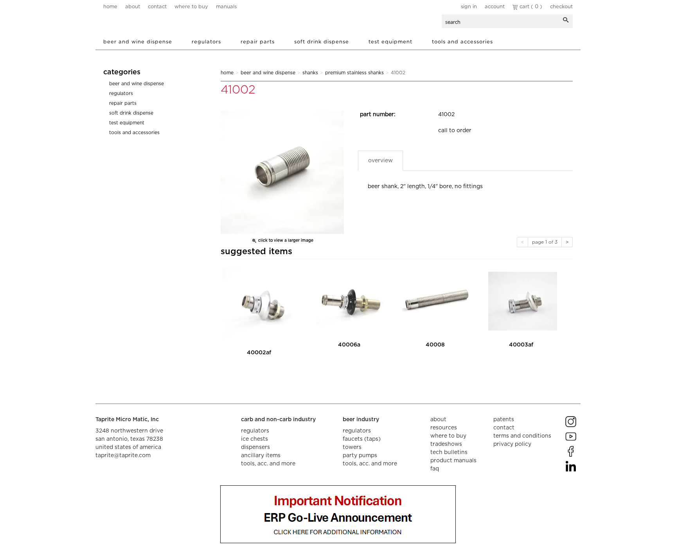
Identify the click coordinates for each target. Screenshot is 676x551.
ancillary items (260, 455)
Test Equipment (390, 42)
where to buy (191, 6)
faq (434, 469)
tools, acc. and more (268, 464)
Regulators (206, 42)
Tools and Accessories (462, 42)
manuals (226, 6)
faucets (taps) (362, 439)
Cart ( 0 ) (530, 6)
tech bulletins (448, 452)
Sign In (469, 6)
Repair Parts (258, 42)
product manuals (453, 460)
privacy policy (512, 444)
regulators (255, 431)
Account (495, 6)
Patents (503, 419)
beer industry (361, 419)
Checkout (561, 6)
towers (352, 447)
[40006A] (351, 301)
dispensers (255, 447)
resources (443, 428)
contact (157, 6)
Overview (380, 160)
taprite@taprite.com (123, 455)
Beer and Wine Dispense (137, 42)
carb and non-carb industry (278, 419)
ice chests (254, 439)
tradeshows (446, 444)
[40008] (437, 301)
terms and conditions (522, 436)
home (110, 6)
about (132, 6)
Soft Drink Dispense (321, 42)
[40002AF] (260, 305)
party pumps (360, 455)
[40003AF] (523, 301)
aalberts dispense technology (149, 23)
